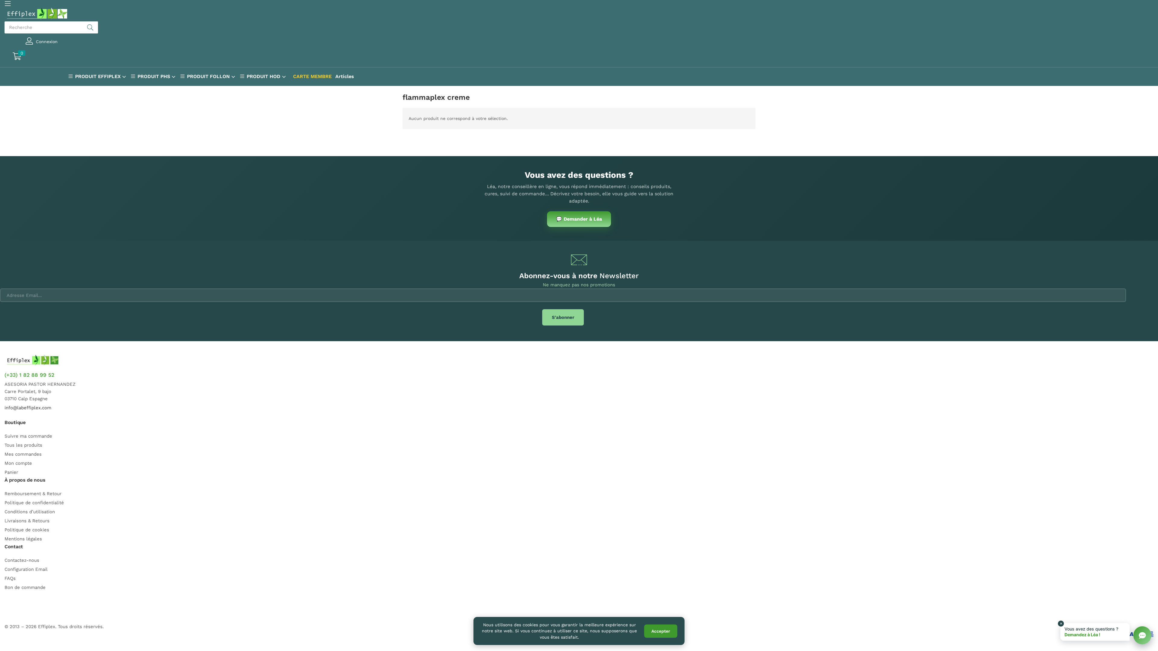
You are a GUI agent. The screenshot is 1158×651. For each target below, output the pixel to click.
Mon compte (18, 463)
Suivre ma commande (28, 436)
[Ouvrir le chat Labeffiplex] (1142, 635)
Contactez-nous (22, 560)
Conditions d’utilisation (30, 511)
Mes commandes (23, 454)
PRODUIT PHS (155, 76)
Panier (11, 472)
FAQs (10, 578)
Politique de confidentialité (34, 502)
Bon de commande (25, 587)
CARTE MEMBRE (312, 76)
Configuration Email (26, 569)
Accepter (660, 631)
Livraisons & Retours (27, 521)
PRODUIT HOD (264, 76)
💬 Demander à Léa (579, 219)
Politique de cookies (27, 530)
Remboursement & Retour (33, 493)
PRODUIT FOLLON (209, 76)
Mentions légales (23, 539)
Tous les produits (23, 445)
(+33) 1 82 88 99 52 (29, 375)
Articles (344, 76)
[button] (44, 57)
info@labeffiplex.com (28, 407)
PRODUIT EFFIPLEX (98, 76)
